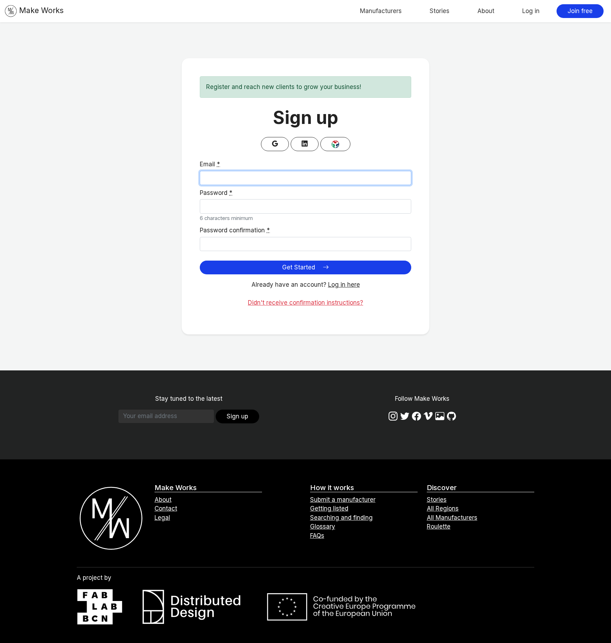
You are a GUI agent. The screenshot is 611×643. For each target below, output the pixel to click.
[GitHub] (451, 416)
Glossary (322, 526)
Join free (580, 10)
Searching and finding (341, 517)
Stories (439, 10)
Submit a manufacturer (343, 499)
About (485, 10)
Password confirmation (235, 230)
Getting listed (329, 508)
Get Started (299, 267)
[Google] (275, 144)
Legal (162, 517)
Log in (531, 10)
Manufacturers (381, 10)
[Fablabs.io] (335, 144)
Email (210, 164)
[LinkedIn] (305, 144)
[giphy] (439, 416)
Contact (166, 508)
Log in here (344, 284)
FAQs (317, 535)
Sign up (237, 416)
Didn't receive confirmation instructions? (305, 302)
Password (216, 192)
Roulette (438, 526)
